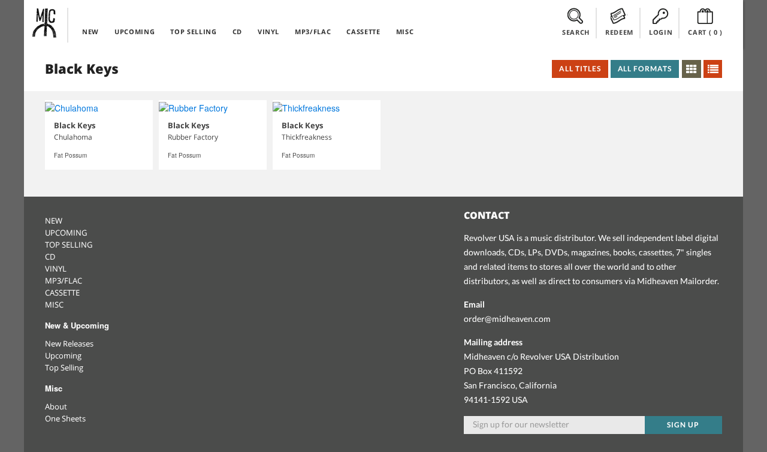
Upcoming (63, 355)
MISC (405, 31)
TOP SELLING (193, 31)
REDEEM (619, 32)
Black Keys (74, 125)
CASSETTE (363, 31)
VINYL (268, 31)
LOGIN (660, 32)
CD (237, 31)
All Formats (645, 68)
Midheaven (45, 23)
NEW (90, 31)
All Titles (580, 68)
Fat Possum (70, 155)
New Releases (69, 343)
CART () (705, 32)
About (56, 406)
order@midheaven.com (507, 319)
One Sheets (65, 418)
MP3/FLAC (313, 31)
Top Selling (64, 367)
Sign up (683, 424)
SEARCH (576, 32)
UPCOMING (134, 31)
